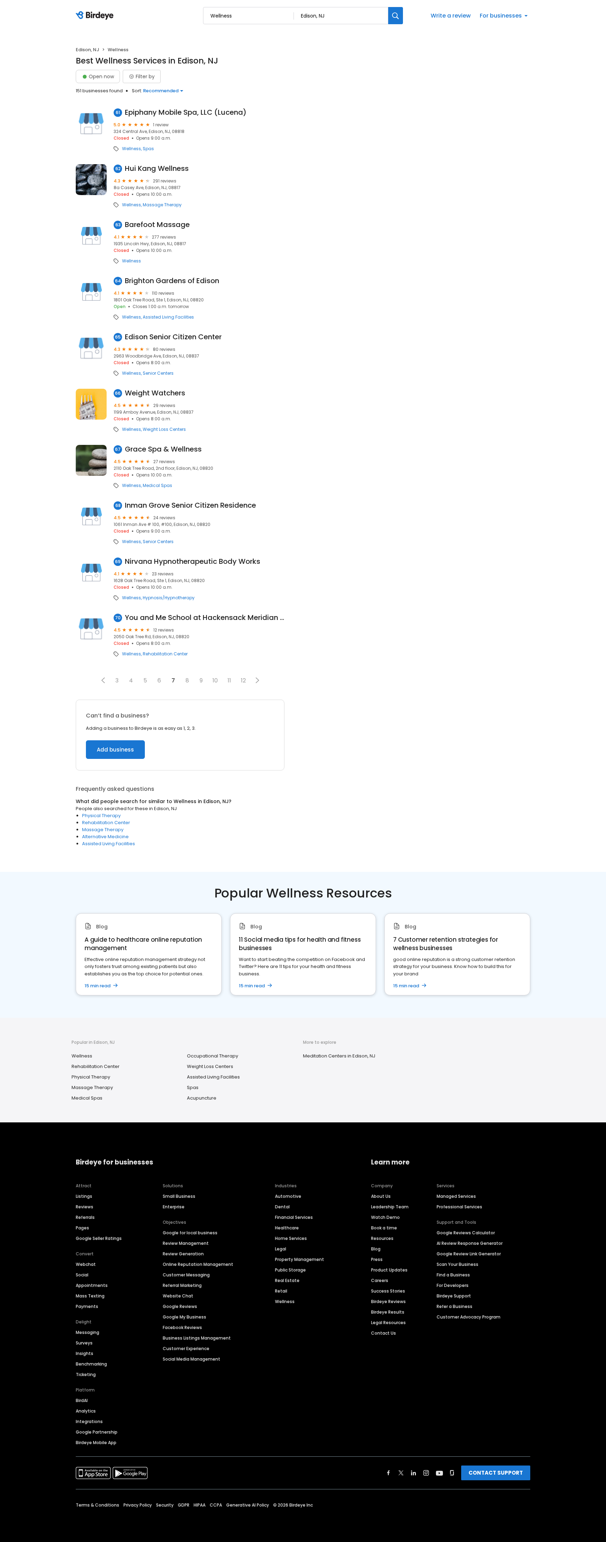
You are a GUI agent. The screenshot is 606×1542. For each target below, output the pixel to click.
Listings (84, 1196)
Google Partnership (96, 1432)
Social (82, 1275)
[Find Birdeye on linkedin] (413, 1473)
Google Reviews (180, 1306)
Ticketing (86, 1374)
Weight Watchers (155, 393)
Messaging (87, 1332)
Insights (84, 1353)
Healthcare (287, 1228)
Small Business (179, 1196)
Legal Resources (388, 1323)
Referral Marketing (182, 1285)
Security (165, 1505)
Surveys (84, 1343)
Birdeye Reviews (388, 1301)
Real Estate (287, 1280)
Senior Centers (158, 373)
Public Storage (290, 1270)
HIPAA (200, 1505)
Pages (82, 1228)
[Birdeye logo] (96, 16)
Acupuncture (201, 1098)
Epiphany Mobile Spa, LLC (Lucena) (186, 112)
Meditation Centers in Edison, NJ (339, 1056)
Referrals (85, 1217)
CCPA (216, 1505)
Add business (115, 749)
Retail (281, 1291)
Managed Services (456, 1196)
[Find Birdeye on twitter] (401, 1473)
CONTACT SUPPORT (496, 1472)
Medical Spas (157, 485)
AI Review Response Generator (470, 1243)
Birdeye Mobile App (96, 1443)
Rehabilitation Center (165, 654)
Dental (282, 1207)
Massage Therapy (162, 205)
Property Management (299, 1259)
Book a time (384, 1228)
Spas (148, 149)
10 (215, 680)
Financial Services (294, 1217)
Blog (376, 1249)
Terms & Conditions (97, 1505)
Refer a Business (454, 1306)
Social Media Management (191, 1359)
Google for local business (190, 1233)
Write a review (451, 16)
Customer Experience (186, 1348)
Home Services (291, 1238)
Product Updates (389, 1270)
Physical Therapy (101, 815)
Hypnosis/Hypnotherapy (169, 598)
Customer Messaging (186, 1275)
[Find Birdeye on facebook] (388, 1473)
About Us (381, 1196)
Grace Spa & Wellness (163, 449)
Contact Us (383, 1333)
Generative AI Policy (247, 1505)
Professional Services (459, 1207)
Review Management (186, 1243)
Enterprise (173, 1207)
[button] (103, 680)
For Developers (453, 1285)
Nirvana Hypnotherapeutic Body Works (192, 561)
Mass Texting (90, 1296)
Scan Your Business (457, 1264)
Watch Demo (385, 1217)
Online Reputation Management (198, 1264)
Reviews (84, 1207)
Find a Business (453, 1275)
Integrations (89, 1421)
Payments (87, 1306)
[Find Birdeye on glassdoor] (452, 1473)
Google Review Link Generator (469, 1254)
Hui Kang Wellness (157, 168)
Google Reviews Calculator (466, 1233)
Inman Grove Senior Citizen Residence (190, 505)
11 (229, 680)
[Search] (395, 15)
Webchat (86, 1264)
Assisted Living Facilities (168, 317)
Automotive (288, 1196)
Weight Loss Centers (164, 429)
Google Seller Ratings (99, 1238)
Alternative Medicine (105, 836)
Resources (382, 1238)
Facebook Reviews (182, 1327)
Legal (280, 1249)
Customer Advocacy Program (468, 1317)
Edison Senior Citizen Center (173, 337)
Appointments (92, 1285)
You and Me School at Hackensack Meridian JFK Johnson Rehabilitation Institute (204, 617)
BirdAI (82, 1400)
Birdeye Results (387, 1312)
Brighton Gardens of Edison (172, 280)
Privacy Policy (137, 1505)
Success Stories (388, 1291)
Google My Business (184, 1317)
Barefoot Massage (157, 224)
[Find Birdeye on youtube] (439, 1473)
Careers (379, 1280)
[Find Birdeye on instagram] (426, 1473)
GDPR (183, 1505)
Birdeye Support (454, 1296)
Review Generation (183, 1254)
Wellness (131, 149)
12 (243, 680)
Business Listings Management (197, 1338)
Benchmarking (91, 1364)
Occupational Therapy (212, 1056)
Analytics (86, 1411)
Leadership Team (390, 1207)
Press (377, 1259)
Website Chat (178, 1296)
